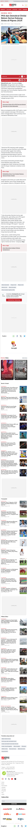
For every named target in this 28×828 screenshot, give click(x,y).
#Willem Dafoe (5, 748)
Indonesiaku (4, 785)
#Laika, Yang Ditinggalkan (7, 746)
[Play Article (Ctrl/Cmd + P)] (20, 80)
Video (2, 794)
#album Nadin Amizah (6, 738)
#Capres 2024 (13, 284)
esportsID (14, 9)
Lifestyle (3, 787)
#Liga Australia (5, 751)
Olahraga (3, 789)
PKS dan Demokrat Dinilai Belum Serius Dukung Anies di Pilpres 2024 (13, 18)
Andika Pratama (7, 23)
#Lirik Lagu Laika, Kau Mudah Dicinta (9, 741)
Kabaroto (3, 9)
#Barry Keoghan (17, 746)
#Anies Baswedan (5, 284)
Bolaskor (9, 9)
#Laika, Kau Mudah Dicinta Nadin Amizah (10, 743)
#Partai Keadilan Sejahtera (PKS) (8, 289)
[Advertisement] (14, 60)
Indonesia (4, 13)
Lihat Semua (24, 357)
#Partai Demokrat (12, 287)
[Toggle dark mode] (26, 5)
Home (2, 782)
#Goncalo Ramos (12, 748)
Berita (10, 13)
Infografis (3, 790)
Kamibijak (25, 9)
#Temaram (24, 746)
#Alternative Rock (21, 748)
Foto (2, 792)
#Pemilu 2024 (4, 287)
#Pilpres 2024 (20, 284)
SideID (19, 9)
